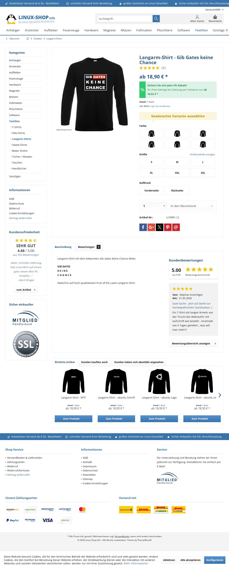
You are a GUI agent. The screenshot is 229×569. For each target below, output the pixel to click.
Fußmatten (15, 103)
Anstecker (15, 66)
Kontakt (87, 462)
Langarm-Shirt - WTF (73, 397)
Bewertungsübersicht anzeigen (191, 343)
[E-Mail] (176, 227)
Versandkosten (122, 536)
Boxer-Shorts (19, 150)
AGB (11, 198)
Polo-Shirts (18, 133)
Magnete (14, 90)
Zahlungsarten (16, 462)
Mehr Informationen (136, 563)
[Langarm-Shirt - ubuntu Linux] (202, 381)
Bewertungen (88, 247)
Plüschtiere (16, 109)
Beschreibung (63, 247)
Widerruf (14, 208)
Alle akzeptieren (191, 560)
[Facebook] (143, 227)
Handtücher (18, 168)
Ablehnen (169, 560)
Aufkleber (15, 72)
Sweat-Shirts (19, 145)
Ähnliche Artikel (65, 362)
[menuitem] (213, 9)
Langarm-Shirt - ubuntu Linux (202, 397)
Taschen (16, 162)
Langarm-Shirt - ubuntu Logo (159, 397)
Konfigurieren (214, 560)
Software (14, 115)
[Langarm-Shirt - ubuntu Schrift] (116, 381)
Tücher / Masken (21, 156)
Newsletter (89, 474)
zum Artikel (23, 289)
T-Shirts (16, 127)
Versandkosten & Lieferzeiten (24, 457)
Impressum (89, 466)
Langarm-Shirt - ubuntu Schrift (116, 397)
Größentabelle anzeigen (202, 154)
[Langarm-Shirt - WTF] (73, 381)
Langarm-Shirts (21, 139)
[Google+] (151, 227)
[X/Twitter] (159, 227)
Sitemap (88, 479)
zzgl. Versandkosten (160, 106)
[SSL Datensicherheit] (26, 344)
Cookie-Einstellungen (21, 213)
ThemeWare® (144, 540)
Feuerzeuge (16, 78)
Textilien (14, 121)
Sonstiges (15, 176)
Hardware (15, 84)
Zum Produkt (71, 418)
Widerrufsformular (18, 470)
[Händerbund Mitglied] (26, 318)
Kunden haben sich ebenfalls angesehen (139, 362)
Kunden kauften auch (94, 362)
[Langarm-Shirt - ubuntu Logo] (159, 381)
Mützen (13, 97)
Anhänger (15, 60)
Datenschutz (16, 203)
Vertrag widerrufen (20, 218)
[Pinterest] (168, 227)
